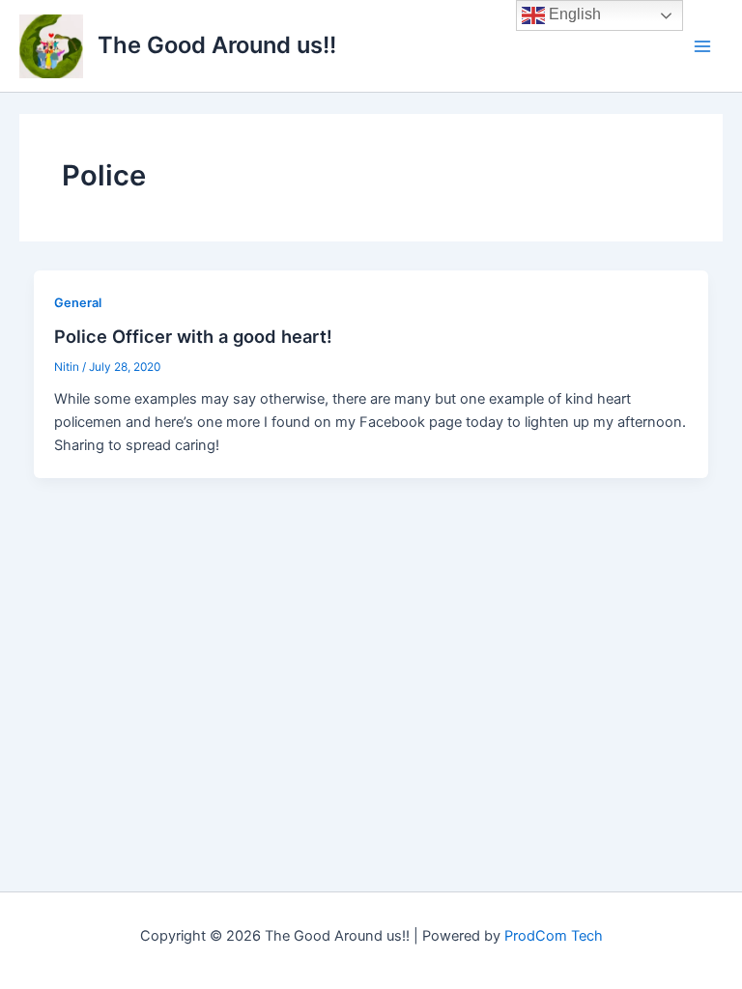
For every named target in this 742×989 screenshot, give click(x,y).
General (77, 303)
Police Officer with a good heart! (193, 336)
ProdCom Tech (553, 936)
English (573, 14)
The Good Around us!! (217, 45)
